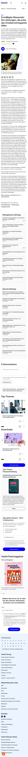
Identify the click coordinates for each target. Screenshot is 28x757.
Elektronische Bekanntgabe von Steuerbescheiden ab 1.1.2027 (14, 299)
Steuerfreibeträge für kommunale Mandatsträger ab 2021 (13, 278)
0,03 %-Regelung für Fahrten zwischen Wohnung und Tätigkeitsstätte (13, 225)
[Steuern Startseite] (4, 3)
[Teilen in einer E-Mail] (2, 77)
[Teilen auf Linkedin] (12, 77)
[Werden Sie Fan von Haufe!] (4, 716)
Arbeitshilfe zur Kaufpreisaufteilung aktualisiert (12, 232)
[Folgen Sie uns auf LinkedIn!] (2, 716)
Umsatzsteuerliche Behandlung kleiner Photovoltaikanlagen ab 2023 (13, 238)
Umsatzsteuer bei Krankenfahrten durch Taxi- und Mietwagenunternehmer (13, 339)
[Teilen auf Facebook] (7, 77)
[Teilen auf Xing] (10, 77)
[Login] (25, 2)
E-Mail (2, 607)
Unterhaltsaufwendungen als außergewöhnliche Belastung (13, 259)
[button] (6, 382)
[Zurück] (19, 426)
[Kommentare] (13, 44)
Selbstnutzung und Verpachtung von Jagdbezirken (12, 332)
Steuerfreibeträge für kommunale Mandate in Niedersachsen (14, 351)
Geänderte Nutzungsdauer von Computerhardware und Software (14, 218)
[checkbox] (2, 377)
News (3, 41)
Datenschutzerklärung (10, 616)
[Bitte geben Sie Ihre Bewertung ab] (10, 44)
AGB (23, 613)
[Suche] (22, 2)
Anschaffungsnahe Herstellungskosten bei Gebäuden (14, 252)
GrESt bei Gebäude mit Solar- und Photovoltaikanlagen (12, 319)
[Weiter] (23, 426)
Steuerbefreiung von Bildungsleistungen (13, 265)
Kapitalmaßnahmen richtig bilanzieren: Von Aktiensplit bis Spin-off (14, 326)
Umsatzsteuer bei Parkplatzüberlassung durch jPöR (13, 312)
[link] (3, 8)
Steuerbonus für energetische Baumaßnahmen (10, 245)
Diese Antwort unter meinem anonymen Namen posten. (14, 378)
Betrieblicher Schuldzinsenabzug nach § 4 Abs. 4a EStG (14, 271)
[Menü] (10, 2)
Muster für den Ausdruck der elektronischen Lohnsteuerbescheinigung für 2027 (13, 292)
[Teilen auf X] (5, 77)
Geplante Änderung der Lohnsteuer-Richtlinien (12, 306)
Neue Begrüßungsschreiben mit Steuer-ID (14, 345)
